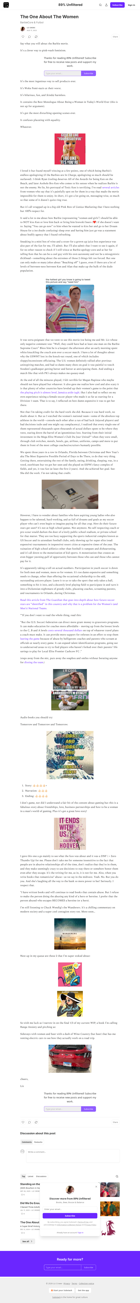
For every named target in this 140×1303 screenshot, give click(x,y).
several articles (110, 188)
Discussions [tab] (41, 1176)
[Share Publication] (106, 5)
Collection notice (86, 1283)
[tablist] (32, 1142)
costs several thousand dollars (65, 630)
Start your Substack (62, 1290)
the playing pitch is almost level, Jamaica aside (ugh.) (50, 393)
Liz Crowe (31, 28)
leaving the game (30, 639)
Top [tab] (23, 1176)
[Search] (100, 5)
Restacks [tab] (38, 1142)
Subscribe (117, 5)
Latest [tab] (30, 1176)
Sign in (131, 5)
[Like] (23, 36)
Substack (56, 1297)
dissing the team (33, 662)
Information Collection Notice (69, 1225)
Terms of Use (83, 1222)
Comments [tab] (27, 1142)
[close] (96, 1186)
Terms (74, 1283)
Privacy (67, 1283)
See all (25, 1241)
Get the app (83, 1290)
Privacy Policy (90, 1225)
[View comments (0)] (29, 36)
